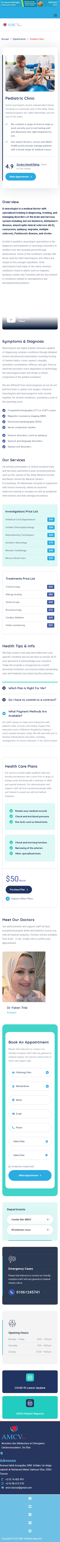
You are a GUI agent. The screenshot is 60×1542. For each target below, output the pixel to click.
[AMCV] (12, 24)
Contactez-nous (22, 1229)
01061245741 (28, 1292)
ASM (20, 1538)
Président (11, 1012)
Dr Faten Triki (17, 1008)
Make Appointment (29, 1175)
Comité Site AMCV (21, 1219)
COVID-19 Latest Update (30, 1387)
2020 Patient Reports (30, 1413)
